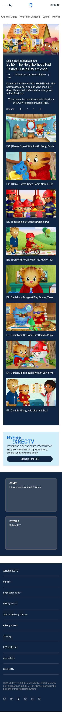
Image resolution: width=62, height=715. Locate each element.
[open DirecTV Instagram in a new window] (25, 699)
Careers (6, 581)
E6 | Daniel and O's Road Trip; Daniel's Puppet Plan (33, 335)
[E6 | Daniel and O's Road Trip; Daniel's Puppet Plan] (31, 317)
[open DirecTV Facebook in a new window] (11, 699)
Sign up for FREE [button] (30, 459)
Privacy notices (10, 625)
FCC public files (10, 647)
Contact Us (8, 669)
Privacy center (10, 603)
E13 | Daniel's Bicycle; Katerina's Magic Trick (29, 259)
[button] (5, 5)
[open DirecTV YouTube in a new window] (32, 699)
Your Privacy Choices (17, 614)
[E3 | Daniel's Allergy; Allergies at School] (31, 392)
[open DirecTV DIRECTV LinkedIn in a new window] (4, 699)
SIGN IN (54, 5)
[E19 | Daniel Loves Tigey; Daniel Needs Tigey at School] (31, 166)
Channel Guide (9, 16)
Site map (7, 636)
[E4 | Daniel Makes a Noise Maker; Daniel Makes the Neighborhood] (31, 355)
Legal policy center (12, 592)
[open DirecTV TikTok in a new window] (39, 699)
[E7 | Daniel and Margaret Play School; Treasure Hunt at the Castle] (31, 279)
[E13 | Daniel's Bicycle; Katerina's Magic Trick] (31, 241)
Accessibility (9, 658)
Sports (45, 16)
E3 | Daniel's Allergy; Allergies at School (27, 410)
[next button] (40, 109)
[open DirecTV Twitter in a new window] (18, 699)
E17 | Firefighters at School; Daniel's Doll (27, 221)
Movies (56, 16)
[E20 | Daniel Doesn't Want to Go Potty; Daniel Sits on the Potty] (31, 128)
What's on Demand (30, 16)
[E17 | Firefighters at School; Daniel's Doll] (31, 204)
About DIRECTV (10, 570)
